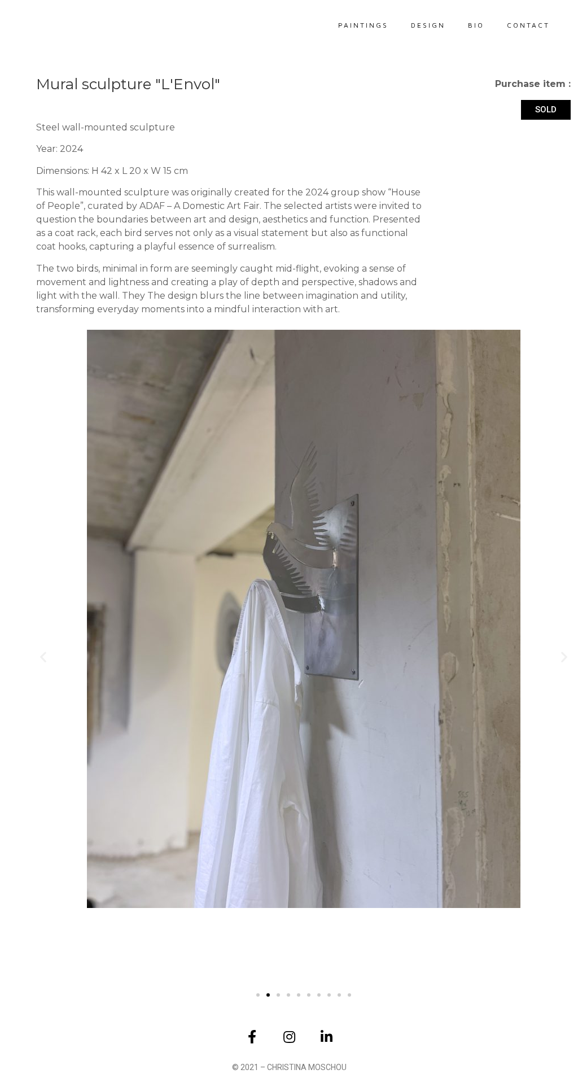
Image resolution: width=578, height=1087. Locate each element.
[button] (43, 656)
